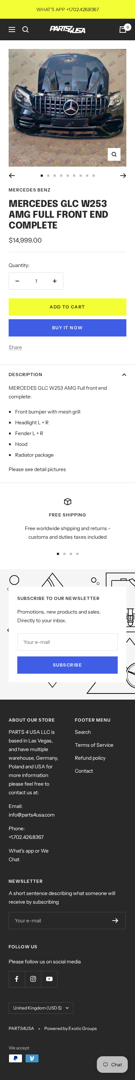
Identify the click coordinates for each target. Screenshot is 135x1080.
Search (83, 732)
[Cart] (122, 29)
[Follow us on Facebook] (17, 979)
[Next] (123, 175)
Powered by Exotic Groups (70, 1028)
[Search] (25, 29)
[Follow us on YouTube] (49, 979)
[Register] (115, 920)
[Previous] (12, 175)
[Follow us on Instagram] (33, 979)
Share (15, 347)
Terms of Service (94, 745)
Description (25, 374)
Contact (84, 771)
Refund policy (90, 758)
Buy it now (67, 327)
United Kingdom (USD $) (37, 1008)
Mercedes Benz (30, 190)
